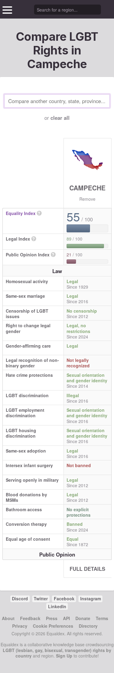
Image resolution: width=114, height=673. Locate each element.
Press (51, 618)
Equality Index (21, 213)
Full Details (87, 568)
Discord (20, 598)
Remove (87, 199)
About (8, 618)
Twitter (41, 598)
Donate (82, 618)
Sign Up (64, 656)
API (66, 618)
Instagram (90, 598)
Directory (88, 626)
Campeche (87, 187)
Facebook (64, 598)
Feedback (30, 618)
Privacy (19, 626)
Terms (102, 618)
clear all (60, 117)
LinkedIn (57, 606)
